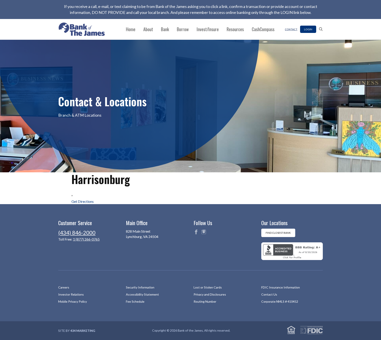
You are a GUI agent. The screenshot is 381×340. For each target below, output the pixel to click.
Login (308, 29)
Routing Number (205, 301)
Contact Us (269, 294)
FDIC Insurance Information (280, 287)
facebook (196, 232)
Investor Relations (71, 294)
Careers (63, 287)
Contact (291, 29)
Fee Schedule (135, 301)
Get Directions (82, 201)
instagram (203, 232)
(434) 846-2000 (76, 232)
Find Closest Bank (278, 232)
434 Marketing (82, 330)
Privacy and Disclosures (210, 294)
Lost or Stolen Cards (208, 287)
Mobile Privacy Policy (72, 301)
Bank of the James (84, 29)
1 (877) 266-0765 (86, 239)
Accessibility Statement (142, 294)
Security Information (140, 287)
